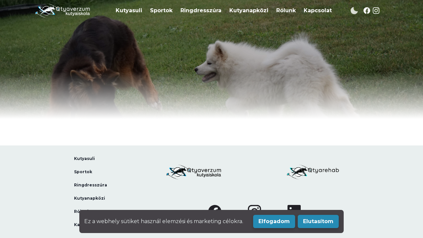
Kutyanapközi (248, 10)
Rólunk (286, 10)
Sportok (161, 10)
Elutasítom (318, 221)
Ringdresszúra (200, 10)
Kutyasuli (129, 10)
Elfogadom (274, 221)
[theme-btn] (354, 10)
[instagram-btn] (379, 10)
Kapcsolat (318, 10)
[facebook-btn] (370, 10)
